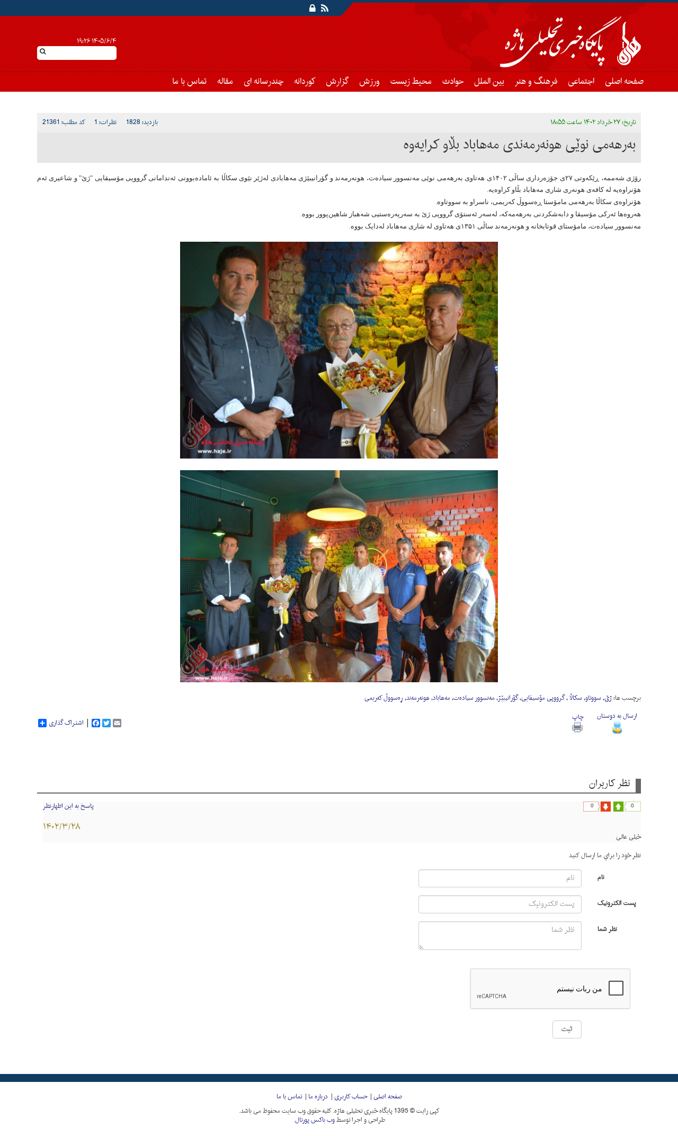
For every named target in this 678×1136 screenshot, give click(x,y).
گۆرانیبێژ (508, 698)
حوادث (452, 81)
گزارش (337, 81)
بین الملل (489, 81)
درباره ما (318, 1096)
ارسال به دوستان (617, 716)
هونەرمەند (418, 698)
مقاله (225, 81)
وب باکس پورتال (315, 1120)
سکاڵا (575, 698)
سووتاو (593, 698)
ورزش (369, 81)
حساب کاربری (350, 1096)
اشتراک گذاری (66, 723)
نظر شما (607, 928)
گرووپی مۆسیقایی (543, 698)
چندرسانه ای (263, 81)
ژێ (608, 698)
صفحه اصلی (624, 81)
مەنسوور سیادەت (474, 698)
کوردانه (304, 81)
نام (600, 876)
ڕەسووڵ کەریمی (383, 698)
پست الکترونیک (616, 902)
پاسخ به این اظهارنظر (68, 806)
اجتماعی (581, 81)
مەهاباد (441, 698)
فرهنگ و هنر (536, 81)
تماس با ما (189, 81)
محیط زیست (411, 81)
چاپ (577, 717)
